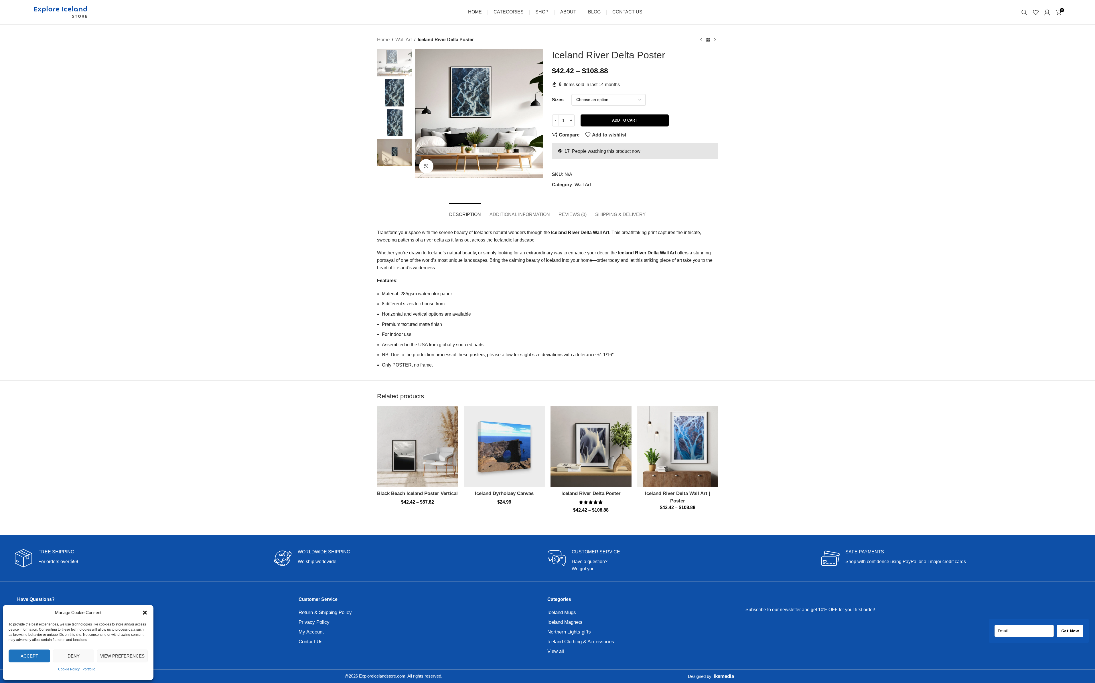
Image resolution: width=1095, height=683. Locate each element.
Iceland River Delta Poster (591, 493)
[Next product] (714, 39)
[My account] (1047, 12)
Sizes (558, 99)
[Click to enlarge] (426, 166)
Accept (29, 656)
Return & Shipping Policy (325, 612)
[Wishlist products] (1035, 12)
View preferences (122, 656)
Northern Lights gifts (569, 632)
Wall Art (403, 39)
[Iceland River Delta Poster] (591, 446)
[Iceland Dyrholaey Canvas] (504, 446)
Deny (74, 656)
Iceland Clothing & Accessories (580, 641)
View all (555, 651)
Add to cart (624, 120)
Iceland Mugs (561, 612)
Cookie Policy (69, 669)
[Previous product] (701, 39)
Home (383, 39)
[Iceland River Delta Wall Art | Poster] (677, 446)
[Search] (1024, 12)
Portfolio (88, 669)
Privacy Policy (314, 622)
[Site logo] (60, 12)
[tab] (465, 211)
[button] (145, 612)
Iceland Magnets (565, 622)
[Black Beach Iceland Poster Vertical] (417, 446)
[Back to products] (708, 39)
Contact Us (311, 641)
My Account (311, 632)
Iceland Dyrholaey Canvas (504, 493)
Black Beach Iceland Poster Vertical (417, 493)
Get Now (1070, 630)
